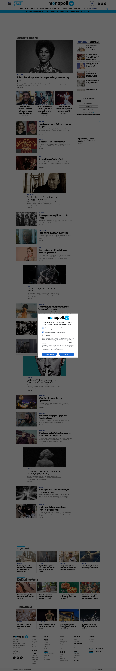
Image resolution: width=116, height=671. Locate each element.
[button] (58, 335)
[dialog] (58, 336)
